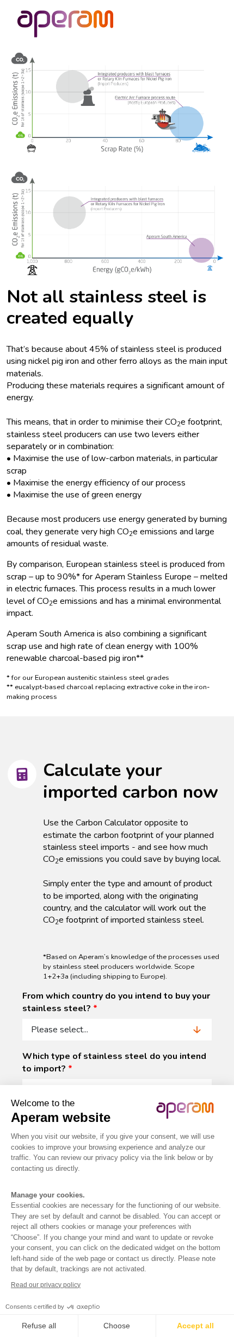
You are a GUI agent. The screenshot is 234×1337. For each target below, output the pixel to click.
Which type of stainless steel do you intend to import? (114, 1062)
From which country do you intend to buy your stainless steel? (116, 1002)
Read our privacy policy (46, 1285)
